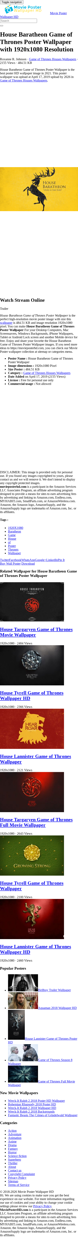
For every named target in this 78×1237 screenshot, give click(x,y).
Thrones (13, 549)
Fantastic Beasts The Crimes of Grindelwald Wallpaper (42, 1115)
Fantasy (13, 1148)
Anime (12, 1141)
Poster (12, 546)
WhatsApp (28, 560)
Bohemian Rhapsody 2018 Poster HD (32, 1104)
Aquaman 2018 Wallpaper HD (57, 1008)
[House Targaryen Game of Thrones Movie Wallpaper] (32, 621)
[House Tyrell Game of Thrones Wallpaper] (32, 874)
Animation (14, 1138)
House (12, 538)
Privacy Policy (17, 1177)
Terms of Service (18, 1185)
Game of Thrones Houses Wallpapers (52, 59)
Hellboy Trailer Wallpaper (54, 990)
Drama (12, 1145)
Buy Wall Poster (10, 563)
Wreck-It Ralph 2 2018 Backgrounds (31, 1111)
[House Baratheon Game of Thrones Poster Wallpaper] (39, 189)
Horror (12, 1152)
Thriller (12, 1163)
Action (12, 1130)
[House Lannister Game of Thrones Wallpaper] (32, 747)
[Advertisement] (39, 125)
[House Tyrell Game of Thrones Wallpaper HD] (32, 684)
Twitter (4, 560)
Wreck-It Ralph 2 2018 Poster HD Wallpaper (36, 1100)
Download (28, 563)
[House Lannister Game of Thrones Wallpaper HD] (32, 938)
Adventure (14, 1134)
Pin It (61, 560)
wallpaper (6, 322)
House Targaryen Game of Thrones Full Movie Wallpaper (36, 822)
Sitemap (13, 1181)
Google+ (40, 560)
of (9, 542)
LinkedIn (52, 560)
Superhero (14, 1159)
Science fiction (17, 1156)
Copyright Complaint (21, 1174)
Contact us (14, 1170)
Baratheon (14, 531)
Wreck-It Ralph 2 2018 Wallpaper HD (32, 1108)
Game (12, 535)
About (12, 1167)
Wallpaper (14, 553)
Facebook (15, 560)
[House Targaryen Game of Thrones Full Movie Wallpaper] (32, 811)
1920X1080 (15, 528)
